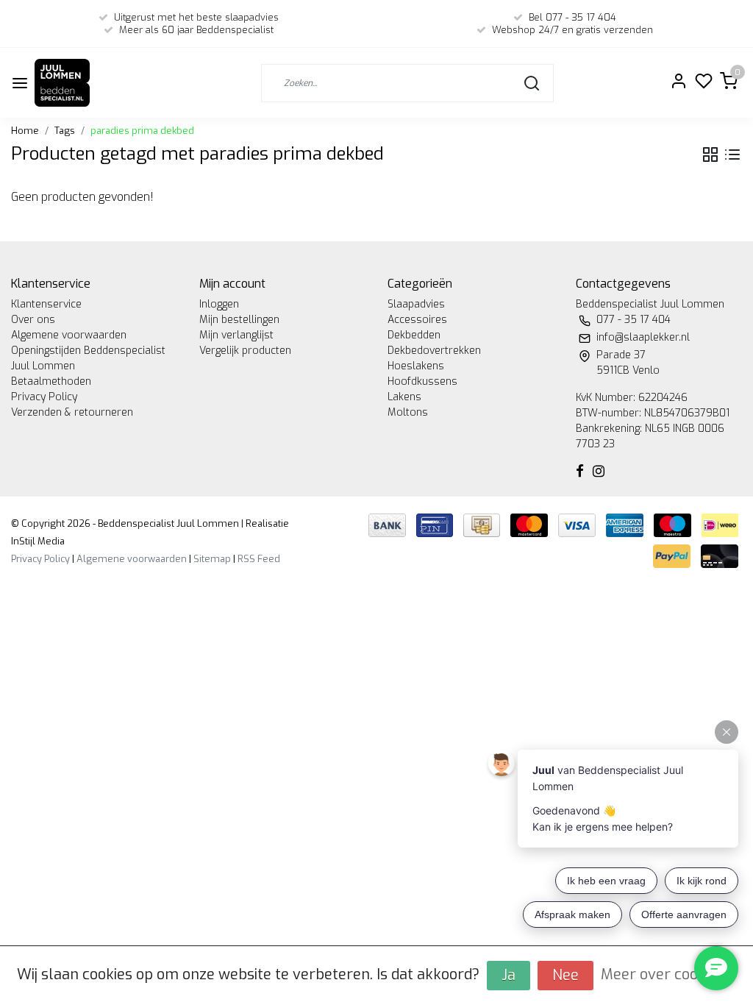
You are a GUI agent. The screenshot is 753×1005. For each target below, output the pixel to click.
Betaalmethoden (51, 381)
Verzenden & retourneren (72, 412)
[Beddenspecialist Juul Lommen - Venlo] (62, 83)
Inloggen (219, 304)
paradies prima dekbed (142, 130)
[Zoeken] (531, 83)
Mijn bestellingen (239, 320)
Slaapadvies (416, 304)
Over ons (33, 320)
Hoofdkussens (422, 381)
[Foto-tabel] (710, 154)
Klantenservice (46, 304)
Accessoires (417, 320)
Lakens (404, 397)
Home (25, 130)
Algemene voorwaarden (68, 335)
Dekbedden (414, 335)
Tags (64, 130)
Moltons (408, 412)
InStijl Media (38, 541)
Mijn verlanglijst (236, 335)
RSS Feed (259, 559)
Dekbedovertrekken (434, 351)
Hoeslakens (416, 366)
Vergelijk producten (245, 351)
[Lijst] (732, 154)
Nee (565, 975)
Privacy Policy (44, 397)
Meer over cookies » (669, 974)
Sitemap (212, 559)
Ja (508, 975)
